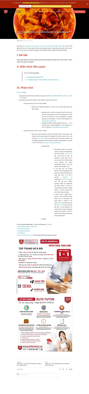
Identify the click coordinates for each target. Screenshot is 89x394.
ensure (60, 203)
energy (56, 162)
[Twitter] (63, 369)
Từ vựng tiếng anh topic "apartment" (59, 127)
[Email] (69, 369)
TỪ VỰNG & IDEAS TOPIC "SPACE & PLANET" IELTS (43, 80)
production (64, 177)
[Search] (70, 11)
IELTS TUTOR (20, 92)
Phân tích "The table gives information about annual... (57, 364)
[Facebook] (60, 369)
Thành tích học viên (79, 11)
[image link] (6, 11)
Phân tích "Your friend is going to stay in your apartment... (29, 364)
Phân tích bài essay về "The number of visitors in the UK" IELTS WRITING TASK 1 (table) (43, 46)
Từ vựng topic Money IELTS (35, 77)
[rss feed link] (71, 369)
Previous (19, 362)
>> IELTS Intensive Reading (23, 231)
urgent (57, 107)
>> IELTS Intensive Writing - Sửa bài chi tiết (27, 226)
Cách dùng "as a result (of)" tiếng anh (52, 142)
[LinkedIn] (66, 369)
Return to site (20, 369)
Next (46, 362)
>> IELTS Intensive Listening (23, 229)
